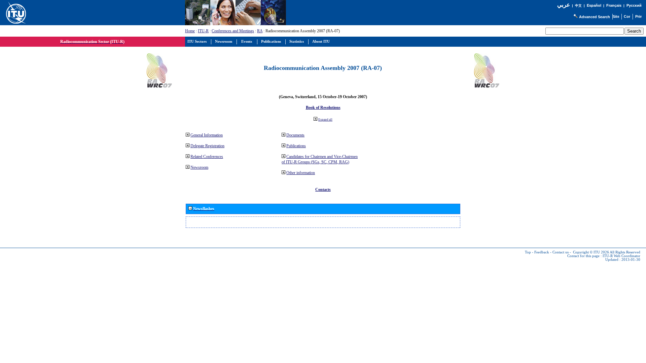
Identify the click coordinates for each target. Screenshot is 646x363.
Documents (295, 135)
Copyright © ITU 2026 (591, 252)
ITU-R (203, 31)
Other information (300, 172)
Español (594, 5)
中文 (578, 5)
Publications (296, 146)
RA (259, 31)
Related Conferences (206, 156)
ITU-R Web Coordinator (621, 256)
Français (613, 5)
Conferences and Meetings (233, 31)
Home (190, 31)
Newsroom (199, 167)
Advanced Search (594, 17)
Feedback (541, 252)
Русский (634, 5)
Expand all (325, 119)
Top (528, 252)
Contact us (560, 252)
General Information (206, 135)
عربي (563, 5)
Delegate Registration (207, 146)
